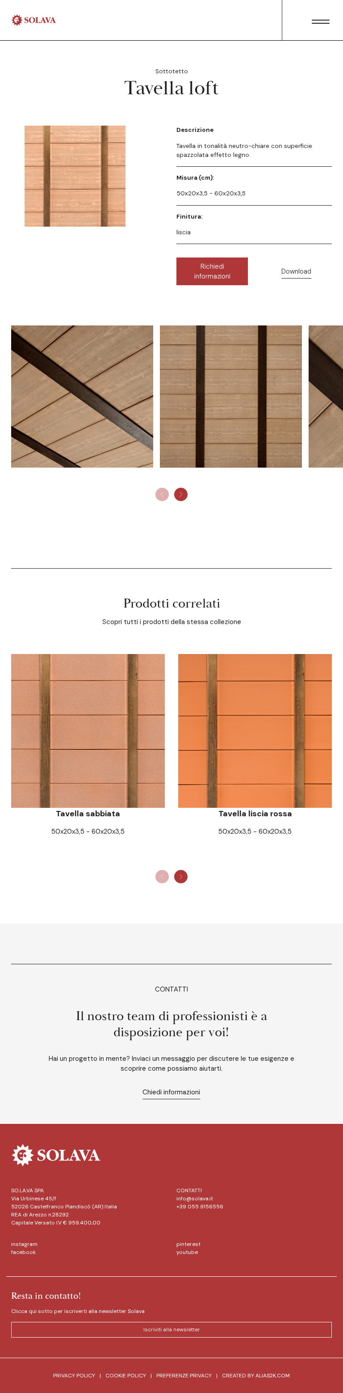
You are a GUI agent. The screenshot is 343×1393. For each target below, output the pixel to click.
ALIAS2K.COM (272, 1375)
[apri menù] (321, 21)
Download (296, 271)
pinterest (188, 1244)
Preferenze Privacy (184, 1375)
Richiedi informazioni (212, 271)
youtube (187, 1252)
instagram (24, 1244)
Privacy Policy (74, 1375)
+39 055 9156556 (199, 1206)
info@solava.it (194, 1198)
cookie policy (125, 1375)
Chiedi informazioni (171, 1092)
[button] (181, 494)
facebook (23, 1252)
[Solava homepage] (33, 19)
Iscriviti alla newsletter (171, 1329)
